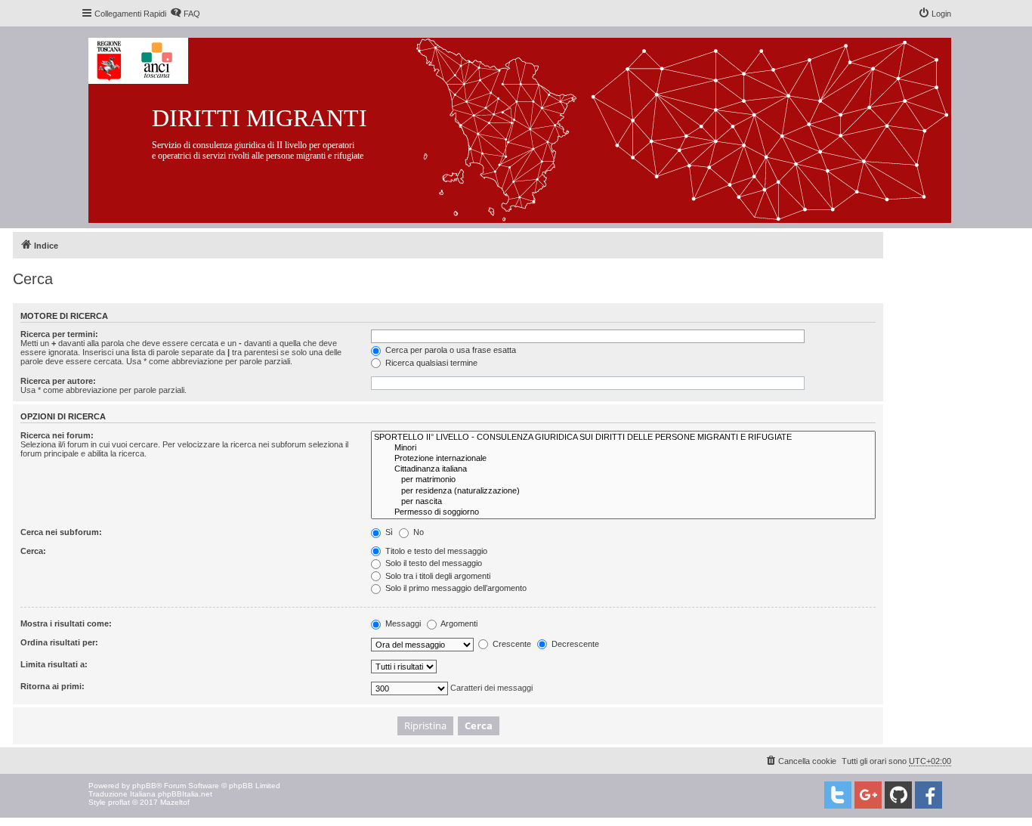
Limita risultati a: (54, 664)
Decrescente (574, 643)
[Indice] (531, 127)
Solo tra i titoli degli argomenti (436, 575)
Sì (388, 532)
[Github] (898, 795)
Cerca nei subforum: (61, 532)
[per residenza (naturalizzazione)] (623, 491)
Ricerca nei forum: (57, 435)
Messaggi (402, 623)
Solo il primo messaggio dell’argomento (455, 587)
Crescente (510, 643)
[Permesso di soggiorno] (623, 512)
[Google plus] (868, 795)
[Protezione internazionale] (623, 458)
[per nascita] (623, 502)
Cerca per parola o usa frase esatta (449, 349)
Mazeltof (175, 802)
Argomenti (458, 623)
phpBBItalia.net (185, 794)
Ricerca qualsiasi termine (430, 362)
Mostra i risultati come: (66, 623)
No (417, 532)
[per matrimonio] (623, 480)
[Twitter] (837, 795)
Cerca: (33, 550)
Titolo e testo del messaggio (435, 550)
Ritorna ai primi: (52, 686)
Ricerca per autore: (58, 380)
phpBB (144, 785)
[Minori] (623, 448)
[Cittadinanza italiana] (623, 469)
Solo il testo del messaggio (432, 563)
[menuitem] (185, 14)
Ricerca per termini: (59, 334)
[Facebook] (928, 795)
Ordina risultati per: (59, 642)
